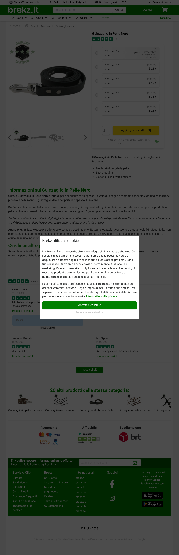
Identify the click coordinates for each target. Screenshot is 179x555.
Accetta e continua (89, 305)
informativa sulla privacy (101, 296)
